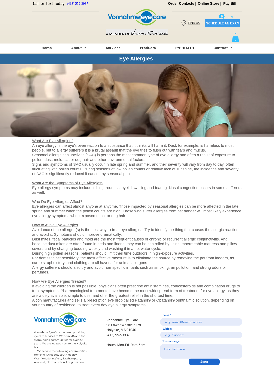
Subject (166, 328)
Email (165, 315)
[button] (235, 37)
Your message (171, 341)
